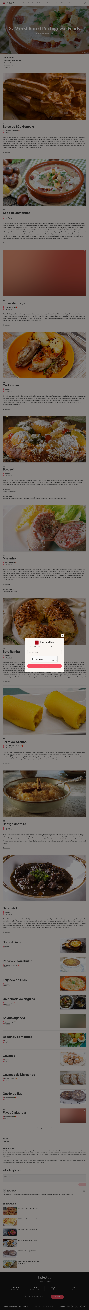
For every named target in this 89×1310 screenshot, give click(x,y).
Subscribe (44, 666)
